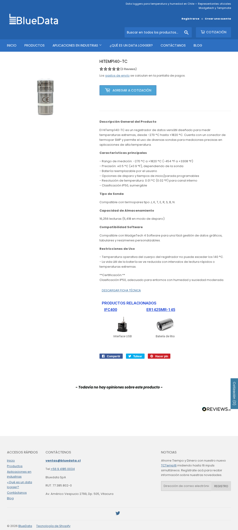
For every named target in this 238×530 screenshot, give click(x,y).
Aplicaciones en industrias (76, 45)
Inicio (12, 45)
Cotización (215, 32)
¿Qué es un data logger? (131, 45)
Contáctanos (173, 45)
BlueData (25, 526)
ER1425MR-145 (160, 309)
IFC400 (110, 309)
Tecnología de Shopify (53, 526)
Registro (221, 486)
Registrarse (190, 18)
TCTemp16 (169, 465)
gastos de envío (117, 75)
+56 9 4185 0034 (63, 469)
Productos (34, 45)
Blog (198, 45)
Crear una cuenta (218, 18)
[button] (165, 69)
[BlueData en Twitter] (118, 514)
